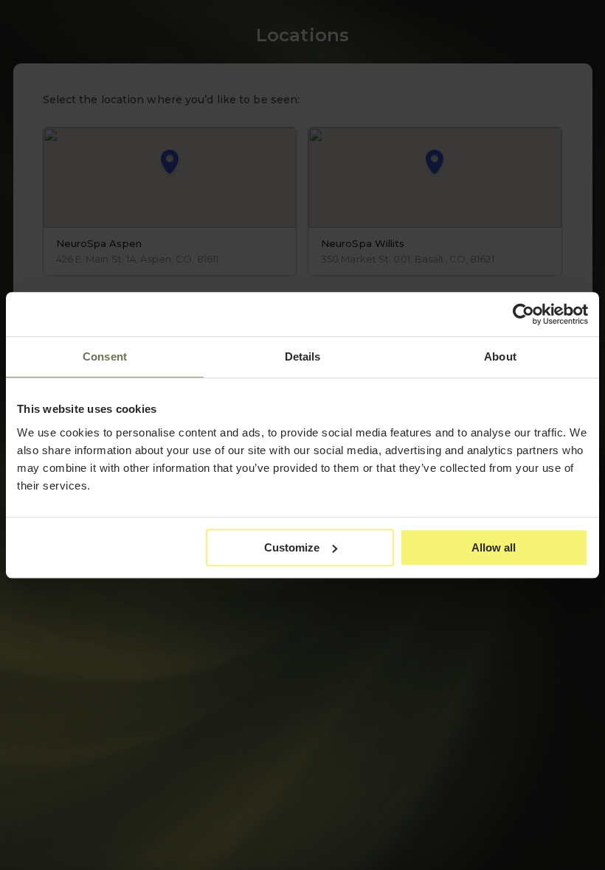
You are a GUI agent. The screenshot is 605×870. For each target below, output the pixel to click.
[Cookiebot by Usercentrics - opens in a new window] (523, 314)
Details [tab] (303, 356)
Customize (291, 547)
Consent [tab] (105, 356)
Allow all (493, 547)
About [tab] (500, 356)
